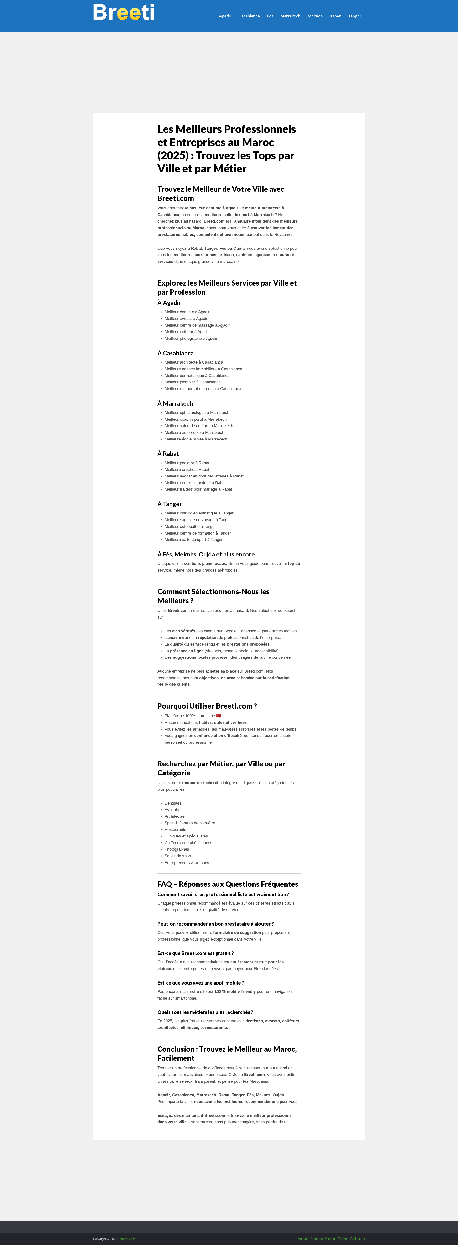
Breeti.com (127, 1239)
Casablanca (249, 15)
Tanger (354, 15)
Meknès (315, 15)
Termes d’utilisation (351, 1238)
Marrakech (291, 15)
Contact (330, 1238)
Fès (270, 15)
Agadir (225, 15)
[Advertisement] (229, 72)
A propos (317, 1238)
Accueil (303, 1238)
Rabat (335, 15)
